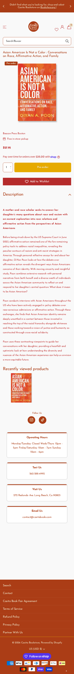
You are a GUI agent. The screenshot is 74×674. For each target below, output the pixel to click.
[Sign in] (62, 27)
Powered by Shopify (51, 642)
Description (13, 194)
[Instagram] (31, 420)
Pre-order (42, 167)
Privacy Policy (11, 624)
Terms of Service (12, 609)
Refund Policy (11, 616)
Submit (67, 41)
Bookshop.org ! (48, 7)
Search (7, 585)
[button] (11, 164)
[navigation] (4, 6)
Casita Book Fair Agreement (20, 601)
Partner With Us (13, 632)
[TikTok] (42, 420)
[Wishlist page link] (56, 27)
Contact (8, 593)
